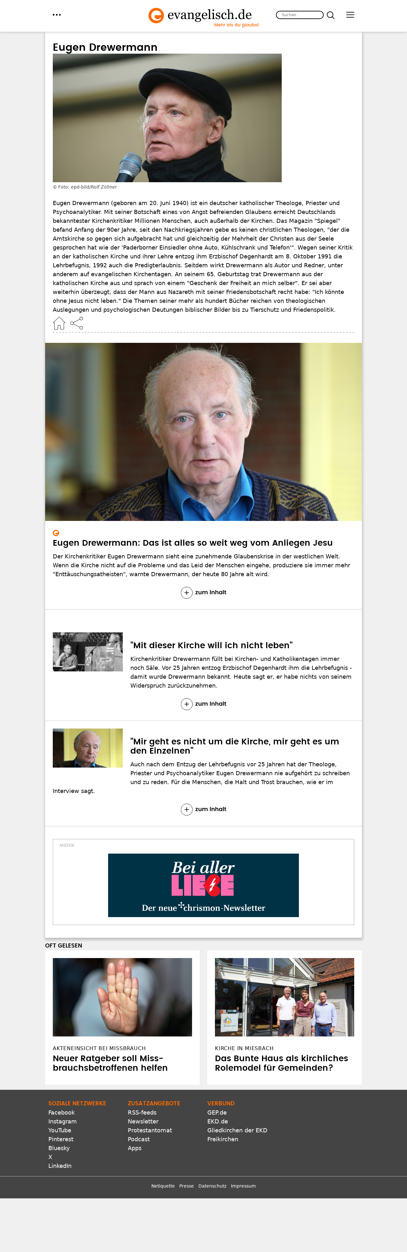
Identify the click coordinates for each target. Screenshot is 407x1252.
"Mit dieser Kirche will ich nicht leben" (211, 646)
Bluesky (59, 1148)
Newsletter (143, 1121)
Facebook (61, 1112)
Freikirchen (222, 1139)
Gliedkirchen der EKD (237, 1130)
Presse (186, 1186)
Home (59, 323)
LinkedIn (60, 1165)
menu (57, 15)
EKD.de (217, 1121)
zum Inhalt (210, 593)
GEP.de (217, 1112)
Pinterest (60, 1139)
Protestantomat (150, 1130)
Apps (134, 1148)
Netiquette (163, 1186)
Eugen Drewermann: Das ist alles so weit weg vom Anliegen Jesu (193, 543)
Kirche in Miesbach (244, 1048)
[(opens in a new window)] (203, 885)
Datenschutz (212, 1186)
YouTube (59, 1130)
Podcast (139, 1139)
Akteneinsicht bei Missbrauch (99, 1048)
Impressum (243, 1186)
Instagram (62, 1121)
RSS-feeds (142, 1112)
